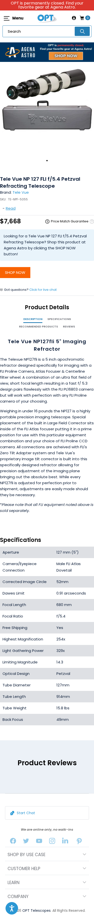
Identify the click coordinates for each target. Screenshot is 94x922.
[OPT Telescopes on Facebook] (13, 842)
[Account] (74, 18)
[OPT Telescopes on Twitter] (26, 842)
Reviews (69, 326)
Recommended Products (38, 326)
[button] (12, 908)
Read (11, 208)
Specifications (59, 319)
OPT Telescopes (36, 910)
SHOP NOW (15, 272)
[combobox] (47, 31)
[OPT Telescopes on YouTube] (39, 842)
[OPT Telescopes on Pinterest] (79, 842)
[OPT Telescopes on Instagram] (52, 842)
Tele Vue (21, 192)
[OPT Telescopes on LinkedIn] (65, 842)
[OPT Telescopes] (47, 18)
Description (32, 319)
